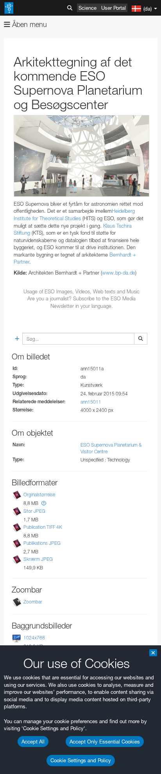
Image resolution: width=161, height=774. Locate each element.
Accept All (33, 741)
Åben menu (28, 24)
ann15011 (90, 402)
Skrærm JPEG (38, 559)
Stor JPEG (34, 511)
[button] (43, 503)
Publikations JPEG (42, 543)
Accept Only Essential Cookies (105, 741)
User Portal (113, 8)
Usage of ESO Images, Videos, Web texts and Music (81, 291)
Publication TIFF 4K (42, 527)
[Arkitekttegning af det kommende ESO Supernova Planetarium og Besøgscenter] (81, 155)
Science (88, 8)
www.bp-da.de (118, 272)
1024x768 (34, 638)
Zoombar (32, 602)
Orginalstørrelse (39, 495)
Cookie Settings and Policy (80, 760)
